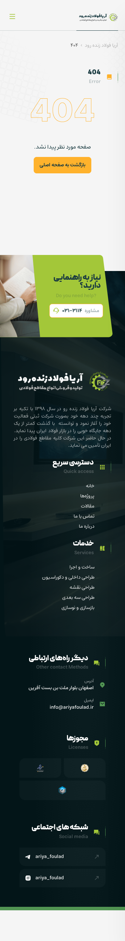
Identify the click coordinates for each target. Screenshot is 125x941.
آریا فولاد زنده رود (101, 45)
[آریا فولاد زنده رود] (97, 17)
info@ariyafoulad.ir (72, 707)
